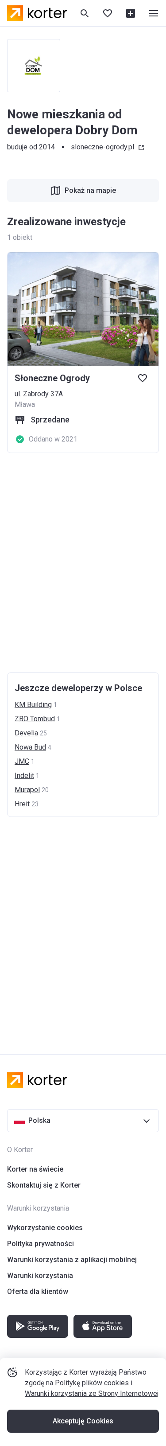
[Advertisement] (83, 563)
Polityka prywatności (40, 1243)
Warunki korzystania (40, 1275)
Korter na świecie (35, 1169)
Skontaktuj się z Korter (44, 1185)
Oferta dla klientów (37, 1291)
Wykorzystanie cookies (45, 1227)
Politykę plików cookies (92, 1383)
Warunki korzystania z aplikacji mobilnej (72, 1259)
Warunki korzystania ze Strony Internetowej (91, 1393)
